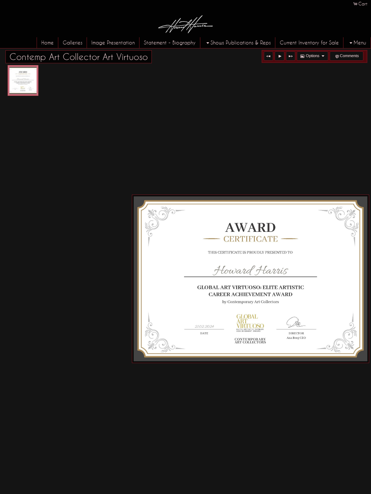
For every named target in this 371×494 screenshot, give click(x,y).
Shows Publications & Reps (240, 43)
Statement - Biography (170, 43)
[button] (268, 56)
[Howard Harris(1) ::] (23, 80)
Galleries (72, 43)
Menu (360, 43)
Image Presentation (113, 43)
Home (47, 43)
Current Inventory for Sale (309, 43)
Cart (362, 3)
